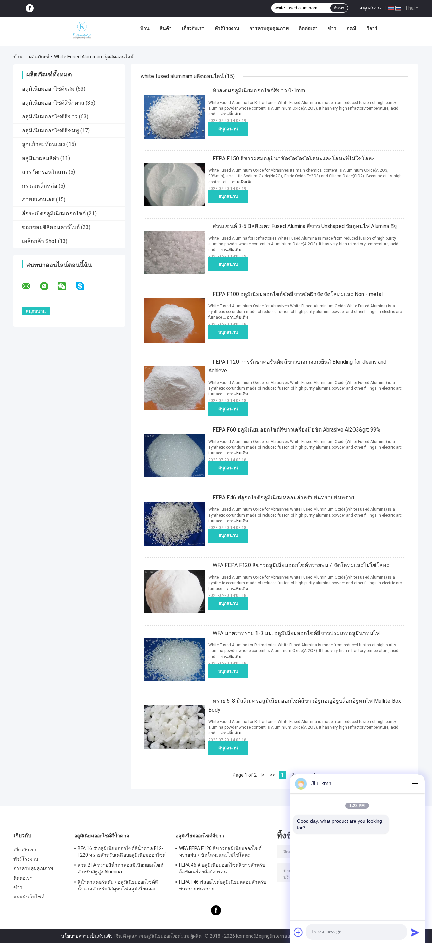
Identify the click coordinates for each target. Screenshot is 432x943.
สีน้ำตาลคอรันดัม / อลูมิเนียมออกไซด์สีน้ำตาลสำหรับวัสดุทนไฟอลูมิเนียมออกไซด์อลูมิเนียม (118, 886)
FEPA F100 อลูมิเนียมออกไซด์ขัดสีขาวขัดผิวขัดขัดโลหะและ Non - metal (298, 294)
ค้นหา (339, 8)
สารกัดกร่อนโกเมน (44, 172)
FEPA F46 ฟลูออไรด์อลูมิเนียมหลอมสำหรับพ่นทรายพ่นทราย (283, 497)
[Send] (415, 932)
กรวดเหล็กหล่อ (39, 186)
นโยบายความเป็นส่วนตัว (87, 936)
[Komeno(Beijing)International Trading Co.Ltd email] (30, 286)
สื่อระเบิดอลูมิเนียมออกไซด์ (54, 213)
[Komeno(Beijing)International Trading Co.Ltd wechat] (66, 286)
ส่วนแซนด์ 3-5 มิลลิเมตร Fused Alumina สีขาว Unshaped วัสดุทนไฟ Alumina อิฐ (305, 226)
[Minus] (415, 784)
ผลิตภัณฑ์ (39, 56)
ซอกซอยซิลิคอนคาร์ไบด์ (51, 227)
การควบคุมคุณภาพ (269, 28)
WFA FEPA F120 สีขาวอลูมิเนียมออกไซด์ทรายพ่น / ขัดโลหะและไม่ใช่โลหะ (301, 565)
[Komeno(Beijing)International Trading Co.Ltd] (82, 30)
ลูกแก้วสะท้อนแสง (43, 144)
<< (272, 775)
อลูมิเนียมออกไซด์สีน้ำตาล (53, 103)
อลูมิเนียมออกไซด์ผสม (48, 89)
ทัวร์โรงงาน (227, 28)
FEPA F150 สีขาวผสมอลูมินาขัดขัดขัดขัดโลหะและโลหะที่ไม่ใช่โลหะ (294, 158)
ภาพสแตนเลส (38, 199)
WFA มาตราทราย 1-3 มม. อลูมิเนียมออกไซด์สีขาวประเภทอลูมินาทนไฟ (296, 633)
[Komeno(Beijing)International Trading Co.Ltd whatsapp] (48, 286)
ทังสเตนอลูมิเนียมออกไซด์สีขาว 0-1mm (259, 90)
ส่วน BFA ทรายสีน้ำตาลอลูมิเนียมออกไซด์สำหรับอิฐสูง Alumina (120, 868)
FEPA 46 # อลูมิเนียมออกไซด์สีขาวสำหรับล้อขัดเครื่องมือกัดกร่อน (222, 868)
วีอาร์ (372, 28)
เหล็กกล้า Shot (39, 241)
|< (262, 775)
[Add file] (298, 932)
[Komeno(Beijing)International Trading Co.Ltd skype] (84, 286)
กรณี (351, 28)
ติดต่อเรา (308, 28)
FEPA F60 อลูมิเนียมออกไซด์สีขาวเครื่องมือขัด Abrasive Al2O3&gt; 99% (296, 429)
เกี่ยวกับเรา (193, 28)
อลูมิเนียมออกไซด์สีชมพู (50, 130)
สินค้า (166, 28)
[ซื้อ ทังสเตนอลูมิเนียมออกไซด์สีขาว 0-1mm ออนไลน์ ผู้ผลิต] (174, 116)
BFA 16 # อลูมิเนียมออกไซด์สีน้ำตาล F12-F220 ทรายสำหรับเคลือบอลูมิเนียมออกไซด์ (122, 851)
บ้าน (145, 28)
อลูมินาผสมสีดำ (40, 158)
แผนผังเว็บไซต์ (29, 896)
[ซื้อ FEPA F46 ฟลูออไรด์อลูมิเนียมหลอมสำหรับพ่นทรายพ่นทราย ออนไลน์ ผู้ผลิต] (174, 523)
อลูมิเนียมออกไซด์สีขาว (50, 116)
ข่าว (332, 28)
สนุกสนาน (370, 7)
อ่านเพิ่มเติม (230, 114)
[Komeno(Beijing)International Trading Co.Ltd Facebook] (30, 8)
